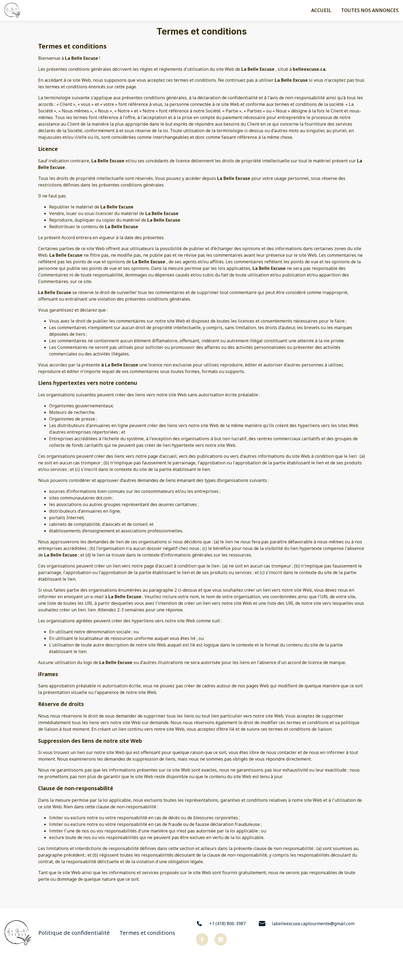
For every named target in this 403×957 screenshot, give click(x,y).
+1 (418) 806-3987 (227, 924)
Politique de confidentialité (74, 933)
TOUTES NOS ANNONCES (370, 10)
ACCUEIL (321, 10)
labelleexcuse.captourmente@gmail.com (313, 924)
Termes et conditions (147, 933)
